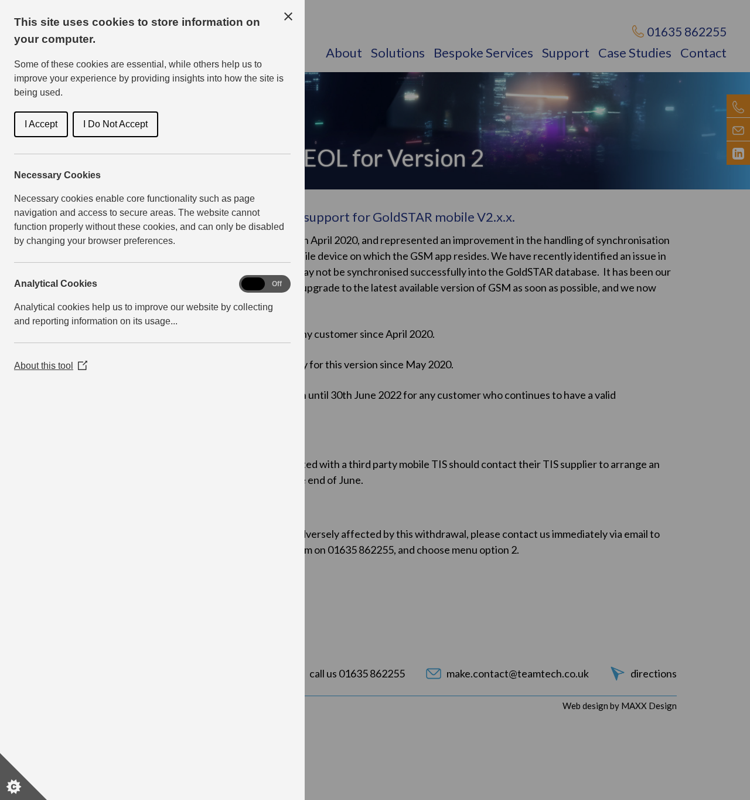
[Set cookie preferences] (23, 776)
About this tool (50, 366)
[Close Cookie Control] (288, 16)
